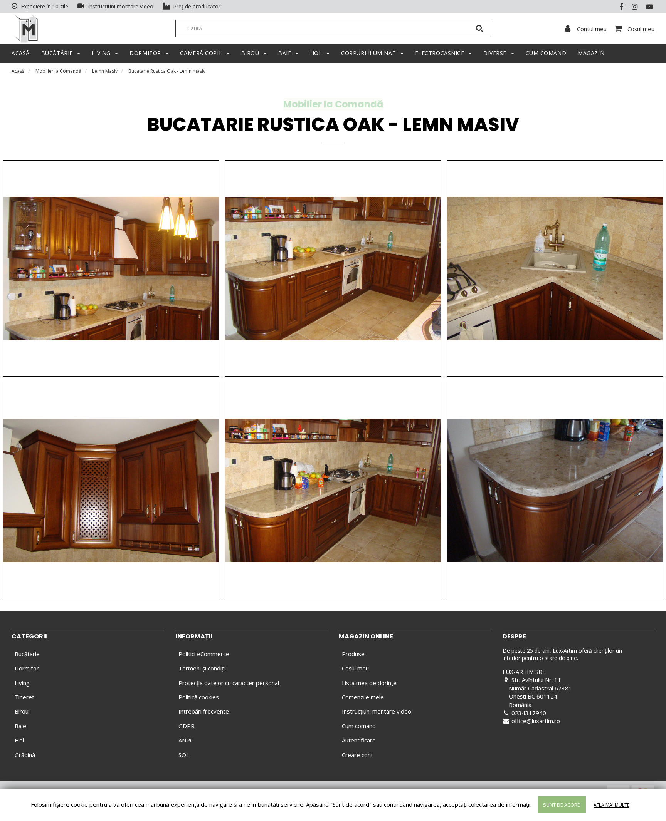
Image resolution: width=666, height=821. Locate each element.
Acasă (18, 71)
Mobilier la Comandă (58, 71)
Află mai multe (611, 805)
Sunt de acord (562, 804)
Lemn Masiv (105, 71)
